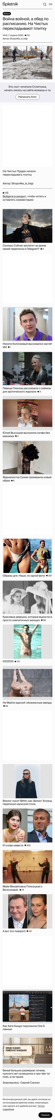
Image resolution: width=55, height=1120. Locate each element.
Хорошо (45, 1115)
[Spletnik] (10, 4)
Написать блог (27, 97)
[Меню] (50, 4)
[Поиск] (44, 4)
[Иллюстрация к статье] (27, 62)
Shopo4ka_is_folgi (22, 183)
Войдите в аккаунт (14, 196)
